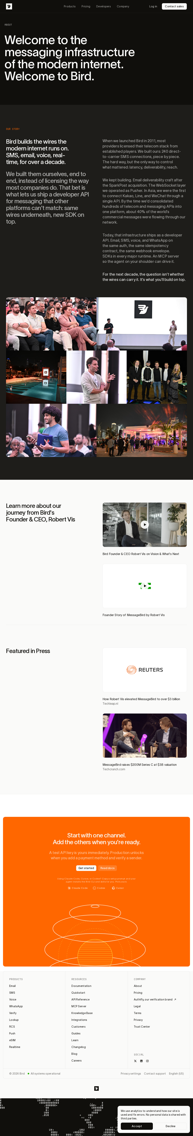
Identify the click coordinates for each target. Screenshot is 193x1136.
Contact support (155, 1073)
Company (123, 6)
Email (12, 985)
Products (70, 6)
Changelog (78, 1047)
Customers (78, 1026)
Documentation (81, 985)
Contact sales (174, 6)
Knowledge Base (82, 1013)
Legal (137, 1006)
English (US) (176, 1073)
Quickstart (78, 992)
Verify (13, 1013)
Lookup (14, 1019)
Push (12, 1033)
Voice (12, 999)
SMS (12, 992)
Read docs (107, 868)
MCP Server (78, 1006)
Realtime (14, 1047)
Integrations (79, 1019)
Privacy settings (131, 1073)
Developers (103, 6)
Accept (137, 1126)
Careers (76, 1060)
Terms (137, 1013)
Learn (74, 1040)
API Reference (80, 999)
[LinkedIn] (141, 1060)
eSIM (12, 1040)
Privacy (138, 1019)
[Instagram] (147, 1060)
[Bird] (9, 6)
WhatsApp (16, 1006)
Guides (75, 1033)
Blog (74, 1053)
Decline (171, 1126)
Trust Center (142, 1026)
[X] (135, 1060)
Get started (86, 868)
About (138, 985)
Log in (153, 6)
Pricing (86, 6)
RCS (12, 1026)
